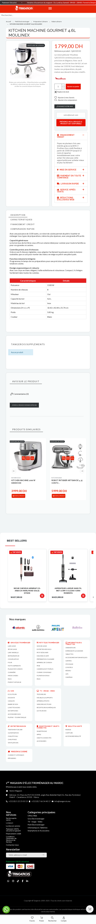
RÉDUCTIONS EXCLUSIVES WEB (65, 198)
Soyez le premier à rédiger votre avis (25, 405)
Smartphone (42, 731)
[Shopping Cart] (90, 909)
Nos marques (17, 619)
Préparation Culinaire (45, 659)
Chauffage (12, 739)
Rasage (68, 730)
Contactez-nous (12, 845)
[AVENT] (21, 628)
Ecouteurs (12, 694)
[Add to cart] (42, 596)
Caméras (69, 677)
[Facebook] (22, 881)
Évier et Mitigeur (14, 682)
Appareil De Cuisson (44, 662)
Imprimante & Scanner (74, 651)
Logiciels (69, 667)
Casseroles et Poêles (45, 669)
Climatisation (13, 733)
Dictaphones (13, 711)
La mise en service (13, 826)
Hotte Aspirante (14, 666)
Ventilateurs (13, 743)
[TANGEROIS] (24, 8)
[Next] (82, 471)
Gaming (69, 661)
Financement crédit (13, 834)
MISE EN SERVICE (67, 170)
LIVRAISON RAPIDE (69, 184)
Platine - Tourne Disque (17, 717)
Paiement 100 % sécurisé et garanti (13, 830)
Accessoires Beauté (73, 736)
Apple (39, 734)
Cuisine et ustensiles (16, 755)
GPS (67, 674)
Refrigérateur (13, 656)
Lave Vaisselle (13, 652)
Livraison (9, 823)
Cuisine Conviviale (44, 672)
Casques (11, 701)
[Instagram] (13, 881)
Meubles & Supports (44, 698)
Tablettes (69, 654)
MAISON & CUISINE (19, 752)
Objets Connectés (44, 738)
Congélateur (13, 659)
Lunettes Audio (14, 707)
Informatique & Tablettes (38, 828)
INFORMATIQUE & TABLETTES (74, 643)
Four (10, 662)
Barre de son (13, 704)
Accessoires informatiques (76, 657)
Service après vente (11, 819)
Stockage (69, 664)
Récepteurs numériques (46, 707)
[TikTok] (18, 881)
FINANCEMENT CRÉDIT (65, 136)
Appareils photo (43, 701)
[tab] (70, 136)
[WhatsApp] (8, 881)
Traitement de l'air (15, 730)
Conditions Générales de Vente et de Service (11, 839)
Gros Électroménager (36, 819)
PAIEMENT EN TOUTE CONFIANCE (69, 177)
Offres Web (32, 816)
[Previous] (14, 471)
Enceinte (11, 698)
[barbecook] (80, 628)
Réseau (68, 671)
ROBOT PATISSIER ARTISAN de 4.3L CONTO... (67, 481)
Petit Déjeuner (42, 652)
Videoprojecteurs (44, 704)
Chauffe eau (13, 736)
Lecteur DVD (41, 711)
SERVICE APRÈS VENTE (66, 190)
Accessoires (41, 741)
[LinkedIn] (27, 881)
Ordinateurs (71, 648)
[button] (72, 8)
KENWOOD (16, 478)
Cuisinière (12, 672)
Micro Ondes (13, 676)
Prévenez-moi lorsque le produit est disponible (71, 123)
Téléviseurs (41, 694)
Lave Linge (12, 646)
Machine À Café (43, 656)
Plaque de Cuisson (15, 669)
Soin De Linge (42, 646)
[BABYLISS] (41, 628)
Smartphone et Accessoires (38, 831)
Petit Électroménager (36, 825)
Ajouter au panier (73, 86)
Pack (10, 679)
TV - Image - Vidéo (35, 822)
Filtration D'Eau (43, 676)
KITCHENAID (57, 478)
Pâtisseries (12, 758)
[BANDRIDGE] (60, 628)
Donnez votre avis (65, 106)
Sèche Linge (12, 649)
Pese (38, 666)
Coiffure (69, 733)
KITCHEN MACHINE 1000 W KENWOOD (23, 481)
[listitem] (27, 575)
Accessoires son (14, 714)
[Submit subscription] (43, 855)
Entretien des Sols (44, 649)
